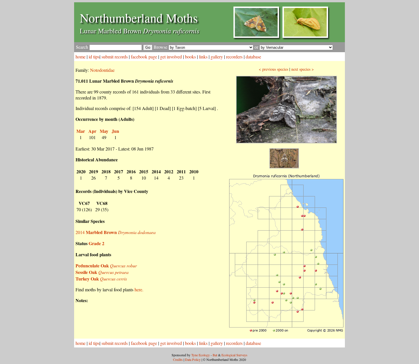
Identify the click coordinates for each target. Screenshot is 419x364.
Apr (92, 131)
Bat (215, 355)
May (104, 131)
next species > (302, 69)
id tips (94, 57)
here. (139, 289)
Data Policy (193, 359)
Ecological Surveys (234, 355)
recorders (234, 57)
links (203, 57)
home (81, 57)
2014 (116, 232)
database (253, 57)
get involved (171, 57)
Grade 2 (96, 243)
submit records (114, 57)
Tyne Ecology (200, 355)
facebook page (144, 57)
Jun (115, 131)
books (190, 57)
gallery (217, 57)
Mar (80, 131)
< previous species (273, 69)
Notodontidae (102, 70)
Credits (178, 359)
